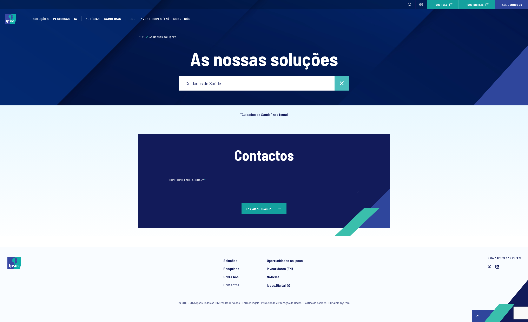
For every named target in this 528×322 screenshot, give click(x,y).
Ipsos (141, 37)
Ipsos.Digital (474, 4)
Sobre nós (231, 277)
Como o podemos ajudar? (187, 180)
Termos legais (250, 303)
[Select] (421, 4)
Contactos (231, 285)
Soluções (41, 19)
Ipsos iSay (440, 4)
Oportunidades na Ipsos (285, 260)
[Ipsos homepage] (11, 19)
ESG (133, 19)
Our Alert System (339, 303)
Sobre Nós (181, 19)
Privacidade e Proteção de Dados (281, 303)
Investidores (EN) (154, 19)
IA (75, 19)
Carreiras (112, 19)
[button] (409, 4)
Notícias (93, 19)
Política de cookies (315, 303)
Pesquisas (61, 19)
